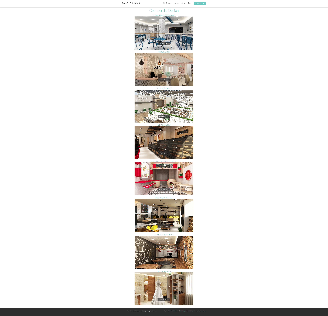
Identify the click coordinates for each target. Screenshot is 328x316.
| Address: (196, 311)
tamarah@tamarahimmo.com (187, 311)
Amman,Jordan (202, 311)
